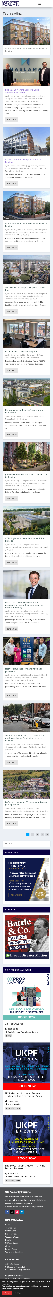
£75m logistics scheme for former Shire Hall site (24, 539)
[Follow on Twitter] (12, 1212)
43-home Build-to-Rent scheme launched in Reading (26, 49)
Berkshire (41, 96)
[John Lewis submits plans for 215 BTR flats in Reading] (26, 456)
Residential (33, 99)
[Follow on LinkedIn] (22, 1212)
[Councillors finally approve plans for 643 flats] (26, 269)
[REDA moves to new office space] (26, 333)
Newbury (18, 677)
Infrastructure (10, 747)
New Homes (9, 232)
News (20, 99)
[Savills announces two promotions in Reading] (26, 141)
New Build (8, 296)
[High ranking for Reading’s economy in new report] (26, 392)
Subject (7, 101)
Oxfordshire (24, 747)
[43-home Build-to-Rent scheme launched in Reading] (26, 205)
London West (11, 1234)
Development (42, 230)
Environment (9, 614)
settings (20, 1288)
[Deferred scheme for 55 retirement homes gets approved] (26, 784)
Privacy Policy (11, 1249)
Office (17, 168)
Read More (12, 119)
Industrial (14, 99)
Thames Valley (10, 235)
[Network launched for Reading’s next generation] (26, 651)
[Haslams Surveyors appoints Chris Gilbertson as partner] (26, 72)
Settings (18, 1293)
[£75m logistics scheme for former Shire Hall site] (26, 520)
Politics (33, 296)
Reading (25, 99)
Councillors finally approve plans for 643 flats (25, 288)
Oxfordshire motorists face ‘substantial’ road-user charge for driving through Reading (24, 738)
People (35, 677)
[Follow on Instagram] (17, 1212)
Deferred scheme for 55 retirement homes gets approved (26, 803)
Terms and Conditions (14, 1252)
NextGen (29, 677)
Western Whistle (12, 1237)
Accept (7, 1293)
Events (8, 1240)
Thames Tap (15, 101)
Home (7, 1225)
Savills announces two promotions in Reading (23, 160)
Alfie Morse (11, 96)
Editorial (44, 675)
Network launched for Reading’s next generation (23, 670)
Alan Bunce (11, 230)
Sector (39, 99)
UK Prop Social (11, 1243)
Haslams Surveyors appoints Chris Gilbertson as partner (22, 91)
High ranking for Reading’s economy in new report (24, 411)
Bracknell (37, 675)
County (7, 99)
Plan (16, 614)
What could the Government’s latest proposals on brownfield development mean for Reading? (24, 605)
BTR (35, 230)
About (7, 1246)
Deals (36, 355)
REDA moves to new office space (21, 351)
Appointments (32, 96)
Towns (22, 101)
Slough (7, 680)
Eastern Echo (10, 1231)
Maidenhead (9, 677)
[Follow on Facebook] (7, 1212)
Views (7, 616)
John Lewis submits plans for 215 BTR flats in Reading (26, 475)
